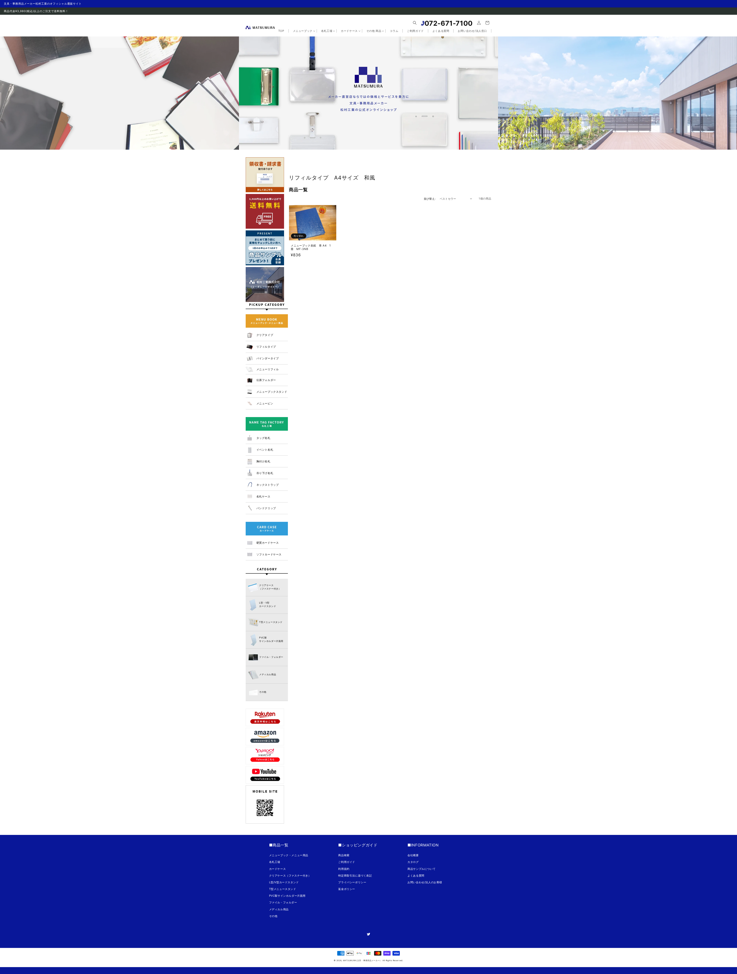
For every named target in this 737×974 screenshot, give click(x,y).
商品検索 (343, 855)
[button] (415, 23)
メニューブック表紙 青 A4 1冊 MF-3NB (311, 247)
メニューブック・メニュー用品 (288, 855)
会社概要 (413, 855)
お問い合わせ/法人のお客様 (424, 882)
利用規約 (343, 868)
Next (499, 89)
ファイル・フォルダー (283, 902)
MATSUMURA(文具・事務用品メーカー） (362, 960)
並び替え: (430, 198)
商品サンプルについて (421, 868)
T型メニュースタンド (282, 889)
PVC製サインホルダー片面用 (287, 895)
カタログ (413, 861)
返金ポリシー (346, 889)
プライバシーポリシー (352, 882)
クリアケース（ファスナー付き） (290, 875)
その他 (273, 916)
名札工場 (274, 861)
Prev (238, 89)
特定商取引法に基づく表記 (355, 875)
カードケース (277, 868)
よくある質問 (415, 875)
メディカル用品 (279, 909)
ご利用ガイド (346, 861)
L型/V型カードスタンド (284, 882)
